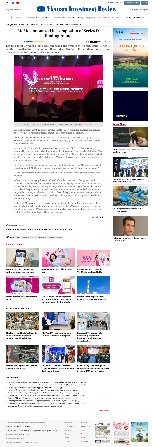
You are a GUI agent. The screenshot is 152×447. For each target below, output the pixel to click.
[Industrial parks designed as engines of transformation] (130, 226)
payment (51, 237)
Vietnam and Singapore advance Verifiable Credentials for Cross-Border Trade (37, 385)
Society (128, 18)
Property (71, 18)
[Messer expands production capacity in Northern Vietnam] (93, 285)
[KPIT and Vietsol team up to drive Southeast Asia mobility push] (58, 321)
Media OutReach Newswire (68, 24)
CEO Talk (23, 24)
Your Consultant (43, 18)
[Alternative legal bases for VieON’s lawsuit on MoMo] (93, 257)
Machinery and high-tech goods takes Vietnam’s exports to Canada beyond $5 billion (21, 335)
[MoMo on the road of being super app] (58, 257)
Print (108, 42)
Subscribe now (131, 3)
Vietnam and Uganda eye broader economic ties (25, 406)
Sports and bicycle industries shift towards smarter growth (29, 398)
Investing (30, 18)
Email (101, 42)
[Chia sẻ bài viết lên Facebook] (87, 42)
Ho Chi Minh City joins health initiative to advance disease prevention (33, 390)
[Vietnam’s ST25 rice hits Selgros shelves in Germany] (22, 354)
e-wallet (33, 237)
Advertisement (115, 3)
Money (80, 18)
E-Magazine (144, 9)
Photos (119, 18)
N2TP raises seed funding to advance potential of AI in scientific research (35, 392)
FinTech (59, 237)
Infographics (91, 18)
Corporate (19, 18)
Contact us (20, 438)
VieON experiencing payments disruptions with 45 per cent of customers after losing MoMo (56, 299)
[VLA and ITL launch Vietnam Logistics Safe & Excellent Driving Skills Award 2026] (58, 354)
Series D (26, 237)
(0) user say (47, 42)
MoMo (18, 237)
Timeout (102, 18)
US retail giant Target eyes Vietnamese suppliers (26, 387)
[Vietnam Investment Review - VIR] (77, 15)
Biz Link (35, 24)
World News (138, 18)
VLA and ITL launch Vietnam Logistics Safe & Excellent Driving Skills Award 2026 (58, 368)
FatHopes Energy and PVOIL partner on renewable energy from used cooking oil (37, 382)
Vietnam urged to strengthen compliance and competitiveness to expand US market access (93, 368)
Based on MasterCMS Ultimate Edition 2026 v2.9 (22, 442)
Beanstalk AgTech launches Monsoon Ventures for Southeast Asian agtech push (37, 403)
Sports (111, 18)
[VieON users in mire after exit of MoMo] (22, 285)
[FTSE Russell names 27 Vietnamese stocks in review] (130, 137)
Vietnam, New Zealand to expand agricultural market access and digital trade (36, 395)
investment (42, 237)
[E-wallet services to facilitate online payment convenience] (22, 257)
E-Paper (135, 9)
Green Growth (59, 18)
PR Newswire (47, 24)
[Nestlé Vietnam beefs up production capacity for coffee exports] (130, 167)
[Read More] (104, 410)
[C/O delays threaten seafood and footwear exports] (130, 196)
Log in (144, 3)
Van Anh (99, 216)
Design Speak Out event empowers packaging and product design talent (34, 400)
